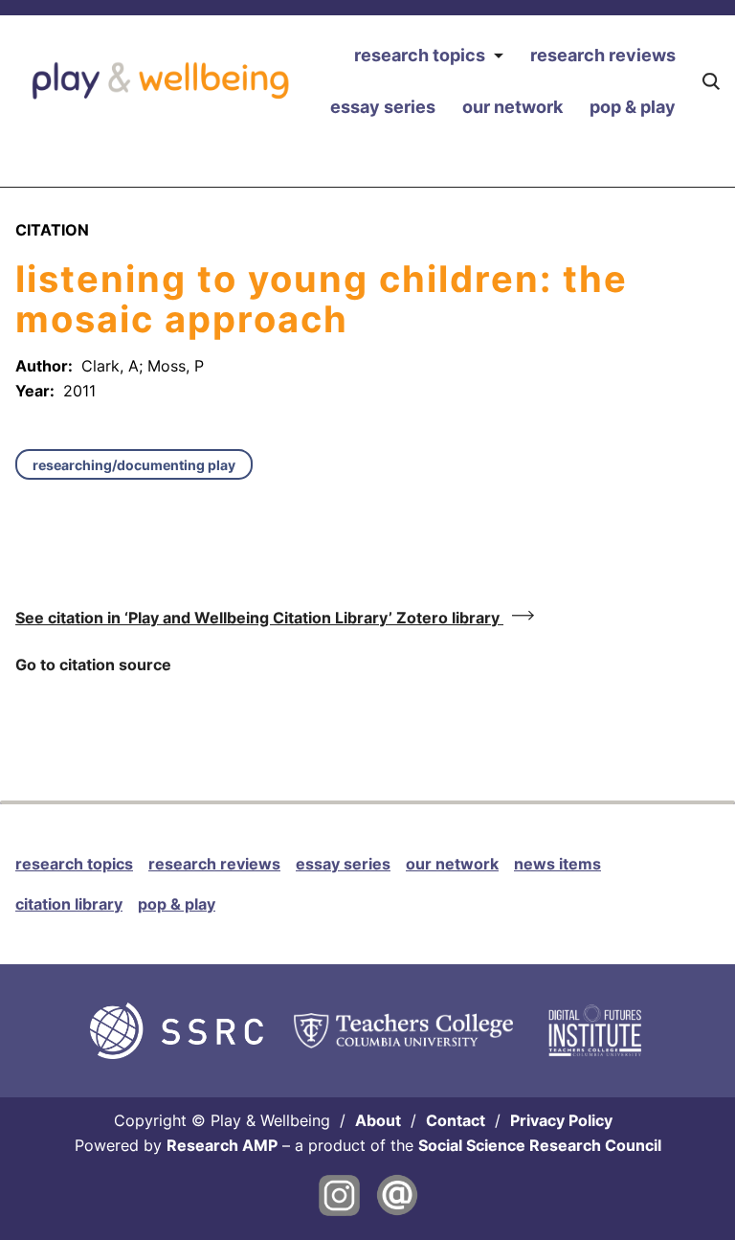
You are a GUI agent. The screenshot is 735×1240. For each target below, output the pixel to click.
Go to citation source (93, 664)
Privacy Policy (561, 1120)
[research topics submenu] (498, 56)
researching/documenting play (134, 465)
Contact (455, 1120)
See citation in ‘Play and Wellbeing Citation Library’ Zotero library (259, 617)
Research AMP (222, 1145)
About (378, 1120)
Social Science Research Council (539, 1145)
